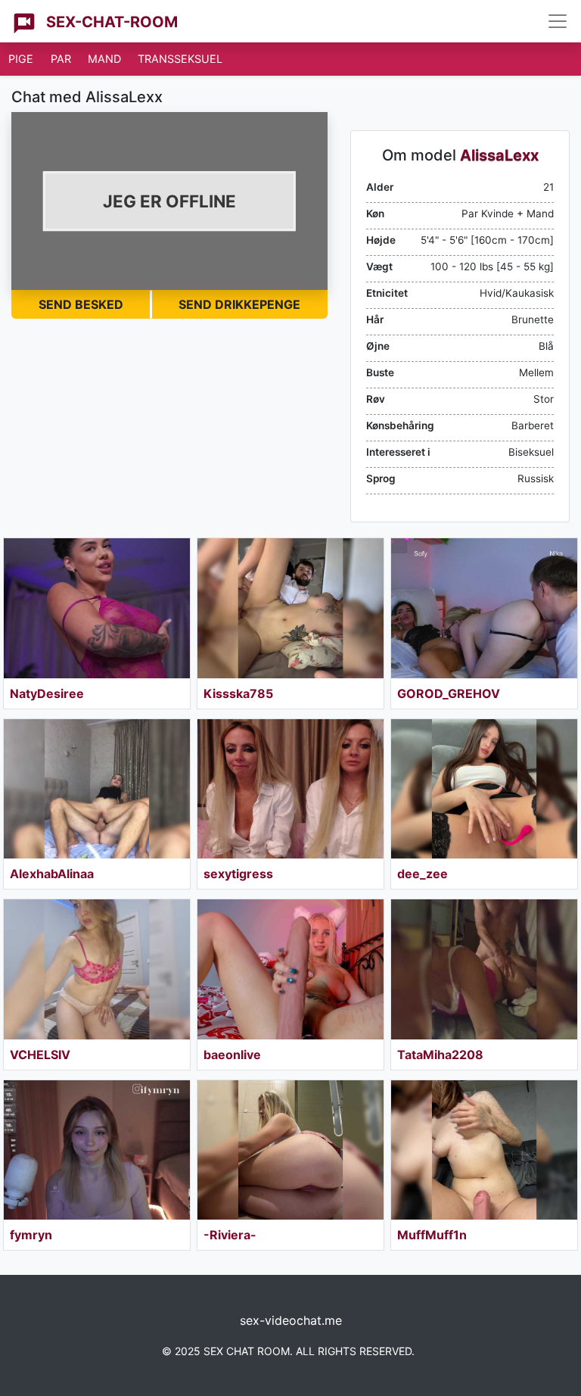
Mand (104, 58)
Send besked (81, 304)
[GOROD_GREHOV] (484, 608)
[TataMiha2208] (484, 969)
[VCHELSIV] (97, 969)
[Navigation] (557, 21)
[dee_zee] (484, 789)
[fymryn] (97, 1150)
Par (61, 58)
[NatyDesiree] (97, 608)
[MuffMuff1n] (484, 1150)
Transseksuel (180, 58)
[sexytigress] (290, 789)
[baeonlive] (290, 969)
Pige (20, 58)
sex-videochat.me (291, 1320)
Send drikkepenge (239, 304)
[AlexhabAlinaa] (97, 789)
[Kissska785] (290, 608)
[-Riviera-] (290, 1150)
